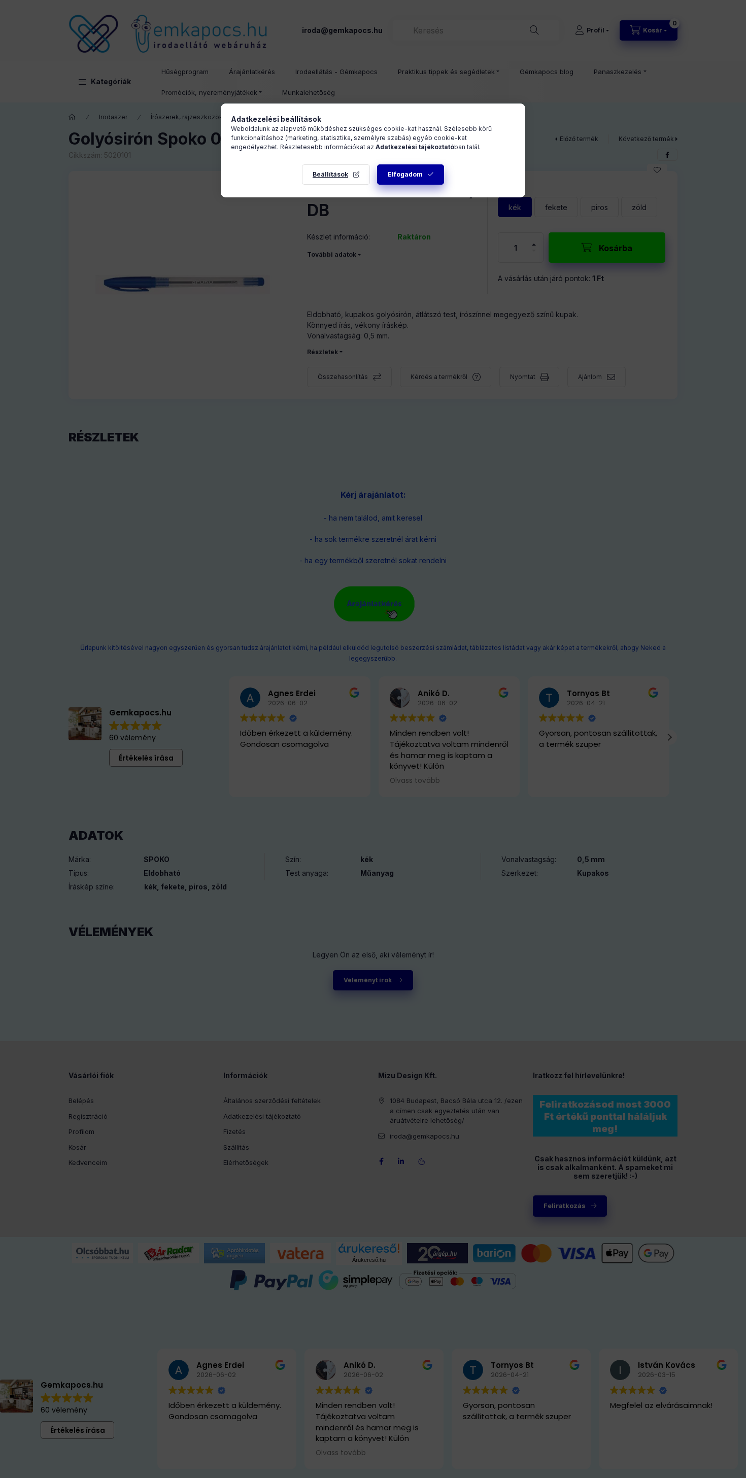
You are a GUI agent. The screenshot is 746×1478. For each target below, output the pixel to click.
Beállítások (330, 174)
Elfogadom (405, 174)
